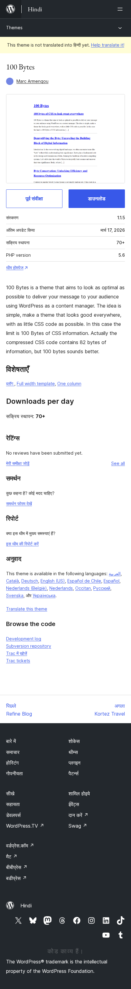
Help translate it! (107, 45)
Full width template (36, 383)
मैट (11, 856)
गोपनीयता (14, 773)
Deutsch (29, 580)
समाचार (12, 752)
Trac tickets (18, 660)
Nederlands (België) (26, 588)
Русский (101, 588)
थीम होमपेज (14, 267)
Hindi (26, 906)
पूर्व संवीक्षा (34, 198)
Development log (23, 638)
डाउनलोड (96, 198)
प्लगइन (74, 763)
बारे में (11, 741)
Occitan (83, 588)
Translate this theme (26, 608)
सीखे (10, 793)
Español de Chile (84, 580)
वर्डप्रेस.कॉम (20, 846)
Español (111, 580)
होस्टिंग (12, 763)
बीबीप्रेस (16, 867)
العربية (115, 573)
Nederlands (61, 588)
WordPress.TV (25, 826)
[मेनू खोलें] (121, 9)
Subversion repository (28, 646)
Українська (44, 595)
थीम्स (73, 752)
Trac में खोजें (16, 653)
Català (12, 580)
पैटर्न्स (74, 773)
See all (118, 463)
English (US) (53, 580)
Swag (78, 826)
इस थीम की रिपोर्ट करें (22, 543)
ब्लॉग (10, 383)
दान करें (78, 815)
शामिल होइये (79, 793)
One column (69, 383)
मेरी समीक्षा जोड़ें (18, 463)
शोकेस (74, 741)
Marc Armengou (32, 81)
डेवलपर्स (13, 815)
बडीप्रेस (16, 878)
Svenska (14, 595)
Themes (14, 27)
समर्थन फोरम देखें (19, 503)
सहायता (13, 804)
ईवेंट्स (74, 804)
